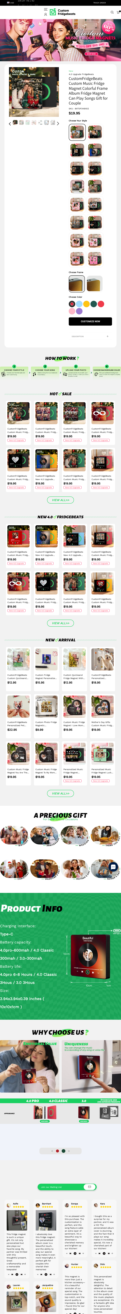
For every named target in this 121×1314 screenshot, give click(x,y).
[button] (16, 92)
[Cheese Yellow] (86, 303)
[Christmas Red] (101, 303)
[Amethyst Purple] (79, 310)
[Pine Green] (94, 303)
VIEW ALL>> (60, 500)
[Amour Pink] (72, 310)
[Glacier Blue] (79, 303)
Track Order (99, 3)
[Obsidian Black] (72, 303)
